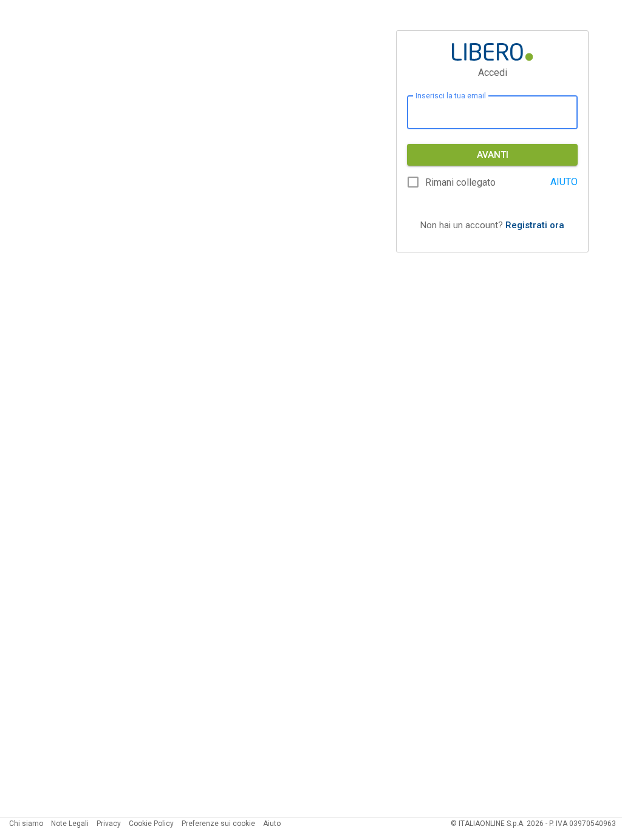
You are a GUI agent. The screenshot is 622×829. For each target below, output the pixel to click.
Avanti (492, 154)
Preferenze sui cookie (218, 823)
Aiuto (272, 823)
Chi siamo (26, 823)
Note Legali (70, 823)
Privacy (109, 823)
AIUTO (564, 182)
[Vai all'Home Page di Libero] (492, 52)
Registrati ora (534, 225)
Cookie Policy (151, 823)
